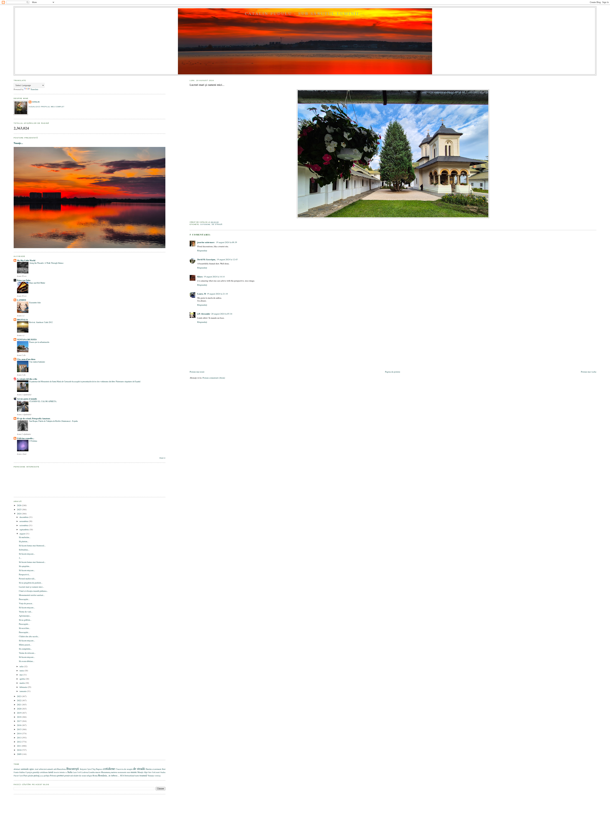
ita (66, 772)
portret (60, 775)
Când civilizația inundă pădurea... (33, 591)
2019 (19, 712)
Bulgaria (83, 769)
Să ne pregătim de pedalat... (30, 582)
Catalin (36, 102)
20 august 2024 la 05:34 (221, 313)
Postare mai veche (588, 371)
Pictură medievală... (27, 578)
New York (152, 772)
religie (89, 775)
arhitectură (43, 769)
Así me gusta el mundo (27, 398)
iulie (22, 666)
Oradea (162, 772)
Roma (95, 775)
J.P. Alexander (203, 313)
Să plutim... (24, 541)
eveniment (156, 769)
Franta (16, 772)
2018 (19, 716)
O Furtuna (33, 441)
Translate (34, 89)
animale (25, 768)
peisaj (36, 775)
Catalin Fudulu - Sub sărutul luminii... (305, 13)
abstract (17, 769)
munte (134, 772)
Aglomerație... (25, 615)
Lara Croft (77, 772)
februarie (24, 687)
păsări (30, 775)
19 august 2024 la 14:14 (214, 276)
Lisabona (84, 772)
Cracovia (120, 769)
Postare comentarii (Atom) (214, 377)
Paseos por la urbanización (39, 342)
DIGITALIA (22, 319)
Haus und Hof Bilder (37, 282)
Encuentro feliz (35, 302)
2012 (19, 741)
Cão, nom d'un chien (26, 359)
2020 (19, 708)
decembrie (24, 517)
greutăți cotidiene (40, 772)
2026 (19, 505)
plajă (41, 776)
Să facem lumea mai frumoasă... (32, 545)
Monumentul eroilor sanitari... (32, 595)
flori (164, 769)
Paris (26, 775)
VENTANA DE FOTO (27, 339)
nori (158, 772)
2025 (19, 509)
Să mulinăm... (24, 537)
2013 (19, 737)
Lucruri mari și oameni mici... (207, 85)
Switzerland (129, 775)
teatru (137, 775)
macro (98, 772)
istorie (62, 772)
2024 (19, 513)
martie (22, 682)
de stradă (217, 224)
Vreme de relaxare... (27, 652)
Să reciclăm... (24, 628)
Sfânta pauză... (25, 644)
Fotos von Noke (23, 280)
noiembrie (24, 521)
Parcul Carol (18, 775)
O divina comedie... (25, 438)
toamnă (143, 775)
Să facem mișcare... (27, 553)
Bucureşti (72, 768)
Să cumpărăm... (25, 648)
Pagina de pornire (392, 371)
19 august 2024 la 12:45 (227, 259)
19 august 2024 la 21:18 (217, 293)
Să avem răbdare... (26, 661)
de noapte (128, 769)
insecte (56, 772)
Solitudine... (24, 549)
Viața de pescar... (26, 603)
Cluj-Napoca (97, 769)
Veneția (151, 775)
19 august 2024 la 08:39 (226, 242)
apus (31, 768)
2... (20, 557)
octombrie (24, 525)
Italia (70, 772)
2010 (19, 750)
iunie (22, 670)
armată (50, 769)
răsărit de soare (79, 775)
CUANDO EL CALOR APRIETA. (43, 401)
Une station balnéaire (37, 361)
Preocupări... (24, 599)
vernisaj (157, 775)
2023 (19, 696)
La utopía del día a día (27, 378)
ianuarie (23, 691)
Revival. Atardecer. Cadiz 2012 (41, 322)
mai (21, 674)
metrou (114, 772)
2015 (19, 729)
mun (128, 772)
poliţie (47, 775)
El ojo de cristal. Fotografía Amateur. (33, 418)
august (23, 533)
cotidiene (205, 224)
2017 (19, 721)
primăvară (68, 775)
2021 (19, 704)
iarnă (50, 772)
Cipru (89, 769)
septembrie (24, 529)
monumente (122, 772)
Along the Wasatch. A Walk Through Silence (46, 263)
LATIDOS (21, 299)
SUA (122, 775)
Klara (200, 276)
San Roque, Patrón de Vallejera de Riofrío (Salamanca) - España (53, 421)
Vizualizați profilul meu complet (46, 107)
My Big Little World (26, 260)
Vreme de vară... (25, 611)
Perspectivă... (24, 574)
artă (55, 769)
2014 (19, 733)
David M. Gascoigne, (206, 259)
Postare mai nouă (197, 371)
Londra (92, 772)
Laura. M (201, 293)
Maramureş (106, 772)
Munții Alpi (142, 772)
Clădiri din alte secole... (29, 636)
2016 (19, 725)
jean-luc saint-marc (206, 242)
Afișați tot (162, 458)
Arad (36, 769)
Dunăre (149, 769)
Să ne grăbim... (25, 619)
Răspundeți (202, 250)
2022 (19, 700)
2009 (19, 754)
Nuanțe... (18, 143)
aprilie (23, 678)
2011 (19, 745)
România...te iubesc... (108, 775)
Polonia (53, 775)
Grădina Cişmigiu (25, 772)
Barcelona (61, 769)
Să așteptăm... (24, 566)
